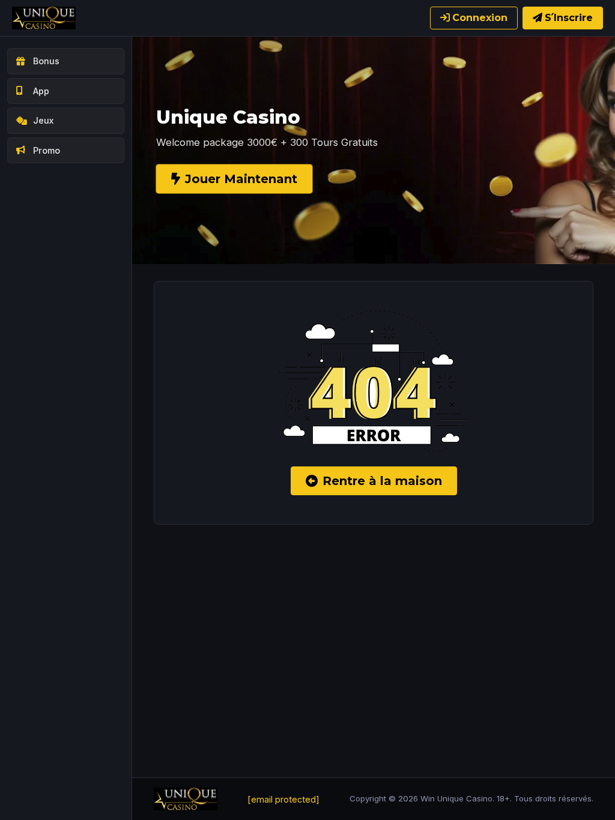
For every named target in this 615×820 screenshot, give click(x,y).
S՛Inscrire (569, 17)
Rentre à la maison (382, 481)
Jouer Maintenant (241, 179)
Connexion (479, 17)
